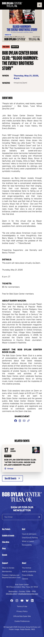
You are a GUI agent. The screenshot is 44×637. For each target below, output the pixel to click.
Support (5, 563)
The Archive (26, 568)
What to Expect (28, 541)
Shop (4, 548)
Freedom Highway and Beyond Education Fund (11, 576)
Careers (25, 579)
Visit (23, 529)
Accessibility (27, 545)
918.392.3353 (11, 594)
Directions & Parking (30, 537)
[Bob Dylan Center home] (12, 4)
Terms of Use (22, 606)
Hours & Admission (29, 534)
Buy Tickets (6, 529)
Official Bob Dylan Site (22, 616)
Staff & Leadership (29, 571)
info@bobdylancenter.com (28, 594)
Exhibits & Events (8, 535)
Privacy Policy (22, 611)
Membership (7, 571)
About (24, 563)
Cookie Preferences (22, 621)
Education (5, 542)
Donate (4, 555)
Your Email (8, 517)
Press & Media (27, 575)
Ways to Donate (8, 568)
